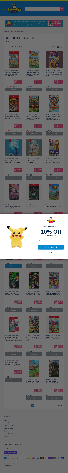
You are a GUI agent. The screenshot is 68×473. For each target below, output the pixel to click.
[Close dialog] (66, 216)
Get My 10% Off (51, 247)
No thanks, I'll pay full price (51, 252)
